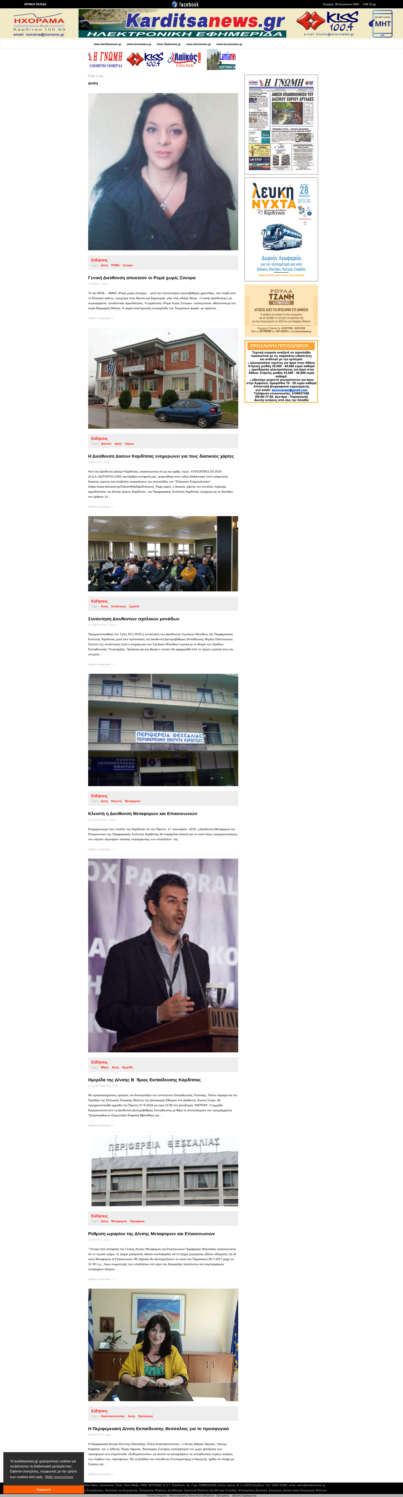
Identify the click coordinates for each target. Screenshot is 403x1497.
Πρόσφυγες (145, 1416)
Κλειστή (116, 801)
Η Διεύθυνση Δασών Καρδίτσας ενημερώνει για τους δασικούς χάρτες (161, 456)
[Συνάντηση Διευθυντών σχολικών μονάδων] (156, 553)
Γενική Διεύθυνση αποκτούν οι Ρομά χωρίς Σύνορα (142, 277)
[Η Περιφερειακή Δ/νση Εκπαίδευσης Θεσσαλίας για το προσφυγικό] (156, 1344)
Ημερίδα (127, 1067)
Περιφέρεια (137, 1221)
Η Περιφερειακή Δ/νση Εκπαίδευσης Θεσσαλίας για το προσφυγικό (158, 1428)
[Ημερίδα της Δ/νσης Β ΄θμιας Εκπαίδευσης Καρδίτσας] (156, 955)
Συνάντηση (118, 606)
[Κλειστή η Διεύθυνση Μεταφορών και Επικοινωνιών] (156, 729)
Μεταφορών (132, 801)
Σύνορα (128, 265)
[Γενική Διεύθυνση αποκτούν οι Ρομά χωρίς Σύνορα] (156, 171)
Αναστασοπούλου (113, 1416)
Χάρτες (129, 443)
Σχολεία (134, 606)
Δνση (104, 265)
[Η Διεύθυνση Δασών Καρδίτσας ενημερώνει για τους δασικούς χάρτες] (156, 378)
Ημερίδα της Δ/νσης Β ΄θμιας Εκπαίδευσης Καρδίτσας (144, 1079)
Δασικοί (106, 443)
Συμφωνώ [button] (44, 1489)
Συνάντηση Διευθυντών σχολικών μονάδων (133, 618)
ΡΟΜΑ (115, 265)
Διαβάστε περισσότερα (99, 318)
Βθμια (105, 1067)
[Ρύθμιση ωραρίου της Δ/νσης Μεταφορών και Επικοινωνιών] (156, 1170)
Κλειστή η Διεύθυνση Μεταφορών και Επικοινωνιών (142, 813)
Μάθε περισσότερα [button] (59, 1477)
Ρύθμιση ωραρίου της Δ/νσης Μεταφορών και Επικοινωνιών (151, 1233)
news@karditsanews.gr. (311, 1485)
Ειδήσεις (99, 260)
